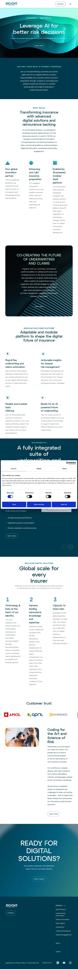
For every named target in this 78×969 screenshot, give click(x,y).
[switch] (29, 496)
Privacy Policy (21, 963)
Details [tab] (39, 468)
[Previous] (64, 546)
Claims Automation (62, 919)
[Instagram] (70, 962)
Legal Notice (9, 963)
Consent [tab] (13, 468)
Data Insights (60, 923)
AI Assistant (60, 927)
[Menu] (70, 4)
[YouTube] (64, 962)
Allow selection (39, 504)
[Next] (70, 546)
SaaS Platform (61, 909)
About (58, 943)
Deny (14, 504)
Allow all (64, 504)
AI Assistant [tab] (31, 18)
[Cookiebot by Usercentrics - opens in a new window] (67, 463)
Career (58, 951)
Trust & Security (33, 963)
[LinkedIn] (57, 962)
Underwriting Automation (60, 914)
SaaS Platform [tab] (46, 18)
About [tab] (64, 468)
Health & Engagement (64, 935)
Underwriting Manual (63, 931)
